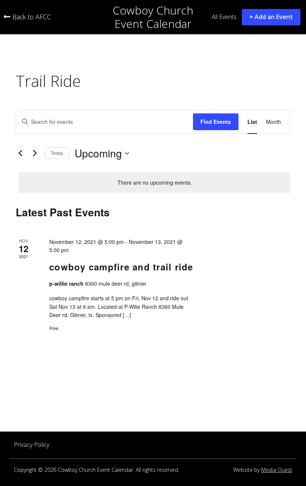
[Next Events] (34, 153)
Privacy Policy (31, 444)
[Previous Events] (20, 153)
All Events (224, 17)
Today (57, 153)
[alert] (154, 182)
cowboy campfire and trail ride (121, 266)
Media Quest (276, 470)
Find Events (215, 121)
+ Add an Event (271, 17)
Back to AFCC (30, 17)
